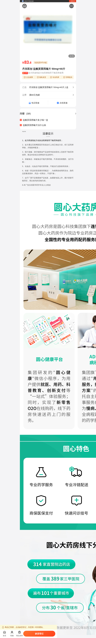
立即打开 (72, 1)
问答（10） (26, 113)
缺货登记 (39, 633)
